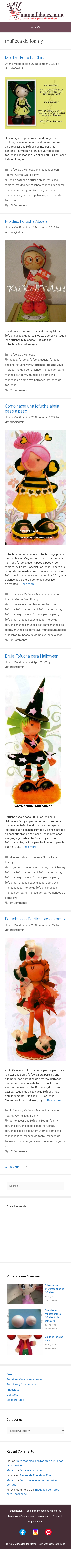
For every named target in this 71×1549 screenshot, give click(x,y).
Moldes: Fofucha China (25, 57)
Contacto (12, 1394)
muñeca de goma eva (41, 190)
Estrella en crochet (31, 1470)
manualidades (13, 887)
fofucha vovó (24, 364)
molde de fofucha (35, 887)
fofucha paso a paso (45, 614)
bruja (12, 867)
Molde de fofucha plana (54, 1339)
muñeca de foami (53, 185)
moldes (9, 185)
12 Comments (18, 1151)
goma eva (52, 882)
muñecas (47, 629)
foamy (61, 867)
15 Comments (18, 205)
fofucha (22, 180)
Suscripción (14, 1374)
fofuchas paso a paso (31, 619)
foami (52, 867)
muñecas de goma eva (19, 195)
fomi (36, 1130)
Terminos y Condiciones (21, 1384)
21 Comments (18, 390)
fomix (44, 1130)
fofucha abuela (39, 359)
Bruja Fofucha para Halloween (31, 656)
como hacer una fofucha (40, 604)
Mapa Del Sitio (15, 1399)
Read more (28, 584)
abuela (13, 359)
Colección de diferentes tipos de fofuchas (54, 1289)
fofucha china (36, 180)
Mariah (11, 1470)
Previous (12, 1167)
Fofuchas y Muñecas (22, 169)
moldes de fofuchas (28, 185)
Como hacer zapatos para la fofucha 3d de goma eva (53, 1315)
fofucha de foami (27, 609)
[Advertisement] (35, 1232)
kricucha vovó (54, 364)
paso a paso (55, 635)
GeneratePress (57, 1543)
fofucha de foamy (50, 609)
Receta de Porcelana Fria (35, 1475)
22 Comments (18, 640)
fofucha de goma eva (18, 614)
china (12, 180)
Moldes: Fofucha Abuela (26, 221)
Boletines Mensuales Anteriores (26, 1379)
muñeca (21, 624)
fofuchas (52, 180)
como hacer (16, 604)
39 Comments (18, 902)
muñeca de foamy (16, 190)
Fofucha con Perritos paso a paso (35, 919)
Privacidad (13, 1389)
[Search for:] (35, 1185)
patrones (39, 195)
